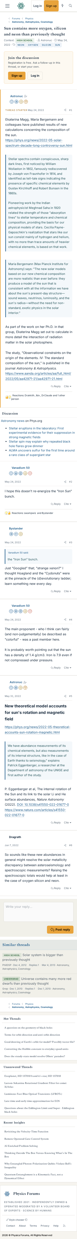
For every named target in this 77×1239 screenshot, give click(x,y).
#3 (70, 542)
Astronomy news (12, 421)
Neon (21, 45)
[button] (65, 110)
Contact (10, 1225)
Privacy (45, 1225)
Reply (57, 386)
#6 (70, 845)
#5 (70, 696)
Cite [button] (66, 386)
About (22, 1225)
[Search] (70, 5)
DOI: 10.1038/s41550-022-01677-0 (43, 804)
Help (55, 1225)
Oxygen (33, 45)
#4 (70, 619)
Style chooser (16, 1219)
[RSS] (64, 1226)
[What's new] (62, 5)
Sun (57, 45)
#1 (70, 110)
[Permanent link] (15, 719)
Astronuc (16, 96)
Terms (33, 1225)
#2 (70, 481)
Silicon (46, 45)
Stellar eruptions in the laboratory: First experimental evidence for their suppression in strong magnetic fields (42, 432)
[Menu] (7, 6)
